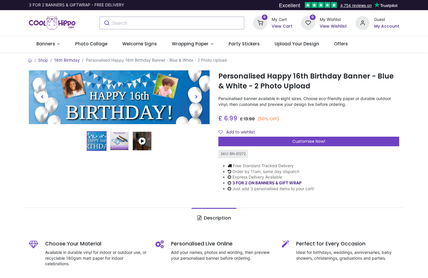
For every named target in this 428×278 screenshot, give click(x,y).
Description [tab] (217, 218)
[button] (42, 97)
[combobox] (172, 23)
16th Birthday (67, 60)
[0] (260, 22)
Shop (43, 60)
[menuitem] (91, 43)
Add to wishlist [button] (240, 132)
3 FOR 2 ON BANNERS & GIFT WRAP (267, 182)
